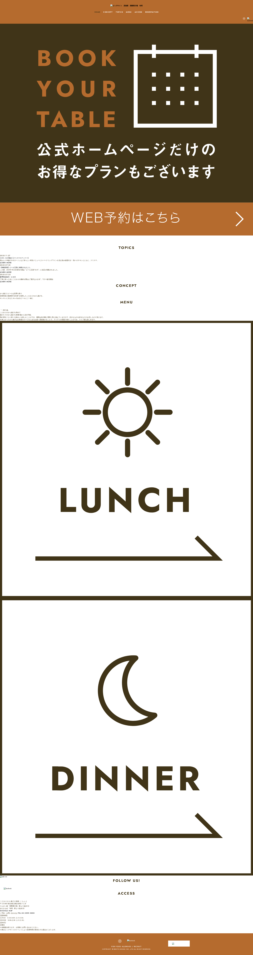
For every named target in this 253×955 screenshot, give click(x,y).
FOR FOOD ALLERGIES (121, 946)
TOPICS (119, 12)
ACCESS (138, 12)
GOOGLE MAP (6, 911)
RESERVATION (152, 12)
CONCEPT (108, 12)
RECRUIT (138, 946)
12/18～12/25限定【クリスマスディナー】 (14, 258)
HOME (97, 12)
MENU (129, 12)
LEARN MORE (6, 263)
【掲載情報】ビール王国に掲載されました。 (16, 267)
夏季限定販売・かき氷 (8, 277)
